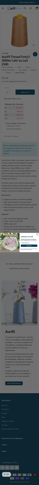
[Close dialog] (37, 234)
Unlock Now (28, 245)
